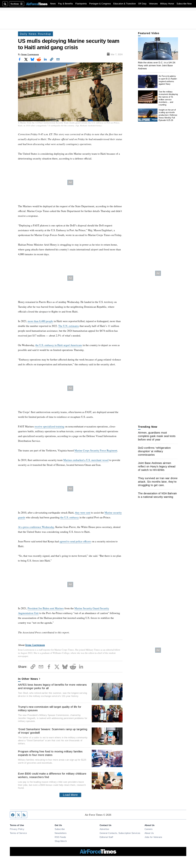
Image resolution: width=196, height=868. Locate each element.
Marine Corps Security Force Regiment (95, 450)
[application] (158, 48)
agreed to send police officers (75, 541)
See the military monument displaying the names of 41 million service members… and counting (168, 98)
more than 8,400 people (40, 321)
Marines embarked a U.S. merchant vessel (86, 460)
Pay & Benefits (65, 4)
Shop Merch (61, 841)
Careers (149, 829)
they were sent (82, 512)
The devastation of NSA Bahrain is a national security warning (157, 495)
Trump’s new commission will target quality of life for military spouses (49, 708)
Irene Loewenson (30, 54)
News (53, 4)
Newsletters (61, 833)
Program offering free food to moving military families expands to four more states (50, 753)
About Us (149, 833)
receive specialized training (49, 426)
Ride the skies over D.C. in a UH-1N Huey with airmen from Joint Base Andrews (156, 65)
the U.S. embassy (69, 517)
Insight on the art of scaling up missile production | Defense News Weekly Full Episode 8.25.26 (168, 115)
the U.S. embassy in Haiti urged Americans (58, 345)
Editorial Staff (106, 837)
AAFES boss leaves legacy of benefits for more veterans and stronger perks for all (52, 686)
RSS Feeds (60, 837)
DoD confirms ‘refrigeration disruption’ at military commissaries (154, 451)
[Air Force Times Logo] (36, 3)
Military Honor (167, 4)
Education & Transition (124, 4)
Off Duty (142, 4)
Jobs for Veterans (153, 837)
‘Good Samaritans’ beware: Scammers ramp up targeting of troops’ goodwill (52, 731)
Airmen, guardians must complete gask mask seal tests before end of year (156, 436)
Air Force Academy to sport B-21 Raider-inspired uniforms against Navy (168, 80)
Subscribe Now (184, 4)
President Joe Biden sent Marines (46, 608)
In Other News (28, 678)
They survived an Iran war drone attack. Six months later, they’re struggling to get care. (157, 482)
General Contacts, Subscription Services (120, 833)
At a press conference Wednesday (36, 527)
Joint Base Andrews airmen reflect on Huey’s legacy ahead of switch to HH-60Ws (156, 466)
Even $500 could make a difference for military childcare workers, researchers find (52, 775)
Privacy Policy (17, 829)
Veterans (153, 4)
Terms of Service (18, 833)
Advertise (104, 829)
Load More (70, 795)
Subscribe (60, 829)
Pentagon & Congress (100, 4)
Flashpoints (81, 4)
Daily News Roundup (35, 33)
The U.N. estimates (68, 326)
